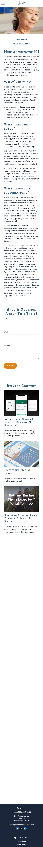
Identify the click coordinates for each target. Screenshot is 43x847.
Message (8, 345)
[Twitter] (21, 828)
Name (6, 318)
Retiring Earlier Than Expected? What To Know (20, 518)
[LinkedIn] (25, 828)
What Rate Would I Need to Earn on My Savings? (18, 422)
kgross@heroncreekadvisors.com (21, 825)
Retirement (21, 842)
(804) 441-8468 (24, 812)
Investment (21, 844)
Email (6, 332)
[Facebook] (17, 828)
